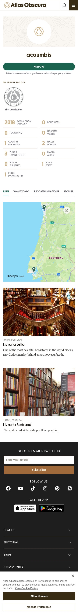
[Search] (64, 5)
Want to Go (21, 191)
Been (6, 191)
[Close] (73, 575)
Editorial (11, 542)
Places (9, 530)
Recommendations (46, 191)
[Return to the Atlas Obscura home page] (26, 5)
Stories (68, 191)
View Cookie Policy (26, 588)
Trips (8, 554)
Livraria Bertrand (17, 425)
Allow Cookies (39, 596)
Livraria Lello (14, 344)
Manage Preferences (39, 606)
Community (14, 567)
